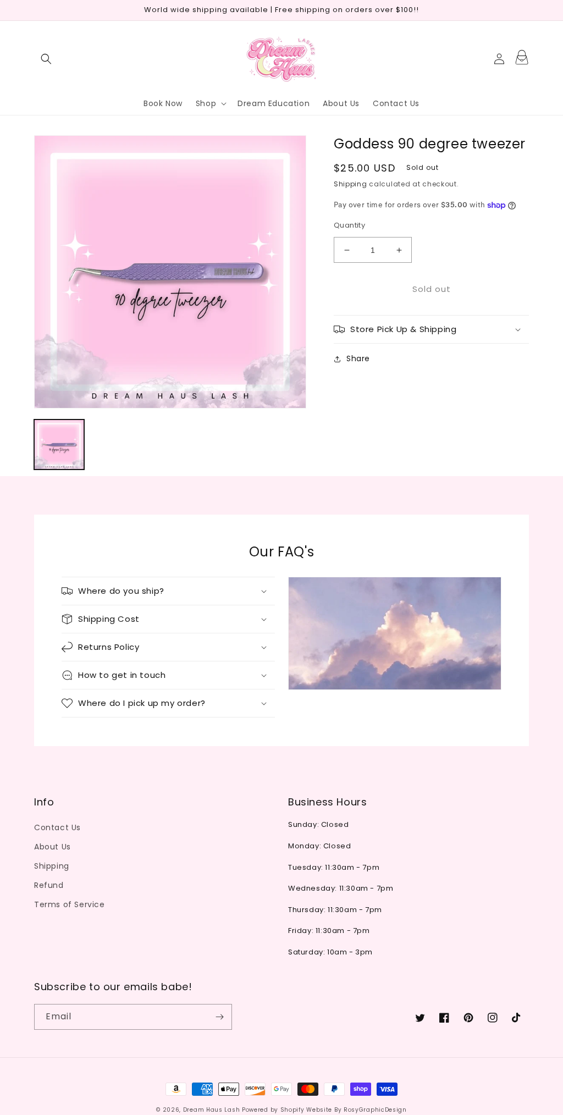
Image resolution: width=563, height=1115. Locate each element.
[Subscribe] (219, 1017)
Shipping (350, 184)
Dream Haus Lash (211, 1110)
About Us (52, 846)
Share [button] (358, 358)
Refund (49, 885)
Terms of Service (69, 904)
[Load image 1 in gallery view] (59, 444)
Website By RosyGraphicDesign (356, 1110)
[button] (46, 59)
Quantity (349, 225)
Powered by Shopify (273, 1110)
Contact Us (57, 827)
